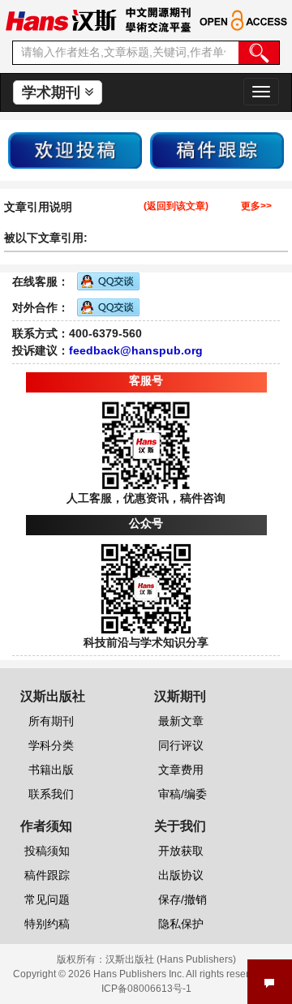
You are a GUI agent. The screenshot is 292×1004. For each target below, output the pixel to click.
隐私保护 (181, 923)
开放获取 (181, 850)
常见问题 (47, 899)
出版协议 (181, 875)
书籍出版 (51, 769)
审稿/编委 (182, 793)
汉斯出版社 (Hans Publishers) (170, 959)
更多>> (256, 206)
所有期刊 (51, 720)
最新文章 (181, 720)
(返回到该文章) (176, 206)
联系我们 (51, 793)
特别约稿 (47, 923)
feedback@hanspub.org (136, 350)
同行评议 (181, 745)
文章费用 (181, 769)
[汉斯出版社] (61, 19)
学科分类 (51, 745)
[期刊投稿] (75, 149)
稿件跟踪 (47, 875)
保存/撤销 (182, 899)
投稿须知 (47, 850)
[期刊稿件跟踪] (217, 149)
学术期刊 (53, 92)
